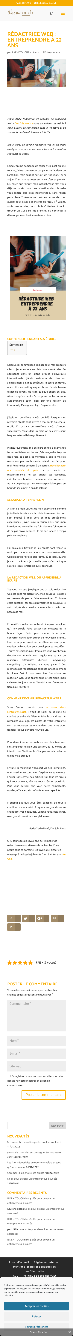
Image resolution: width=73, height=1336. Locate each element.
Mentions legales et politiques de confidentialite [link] (34, 1269)
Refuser (36, 1316)
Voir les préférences (36, 1327)
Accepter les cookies (36, 1306)
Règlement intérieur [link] (47, 1262)
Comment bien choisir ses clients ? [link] (26, 1173)
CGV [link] (16, 1276)
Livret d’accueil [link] (19, 1262)
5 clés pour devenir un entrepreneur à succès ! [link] (32, 1179)
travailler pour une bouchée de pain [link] (36, 468)
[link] (20, 13)
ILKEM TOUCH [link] (19, 52)
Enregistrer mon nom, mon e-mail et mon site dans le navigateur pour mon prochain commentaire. (35, 1081)
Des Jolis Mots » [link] (23, 123)
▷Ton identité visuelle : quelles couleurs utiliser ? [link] (34, 1142)
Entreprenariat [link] (52, 52)
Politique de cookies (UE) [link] (39, 1276)
